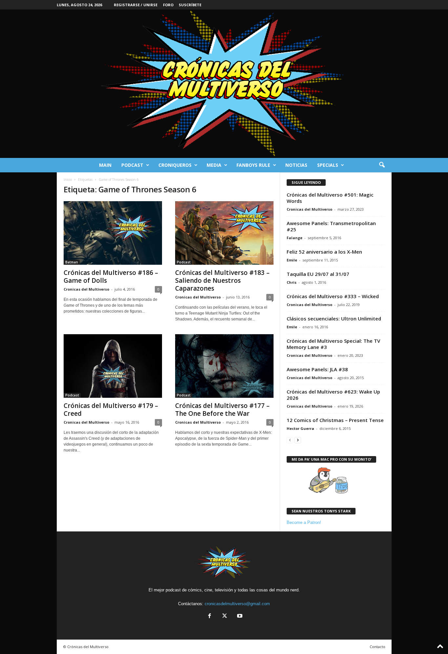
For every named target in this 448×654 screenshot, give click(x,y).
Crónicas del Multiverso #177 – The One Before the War (222, 409)
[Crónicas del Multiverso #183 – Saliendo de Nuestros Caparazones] (224, 233)
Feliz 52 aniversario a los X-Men (324, 251)
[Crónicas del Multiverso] (224, 84)
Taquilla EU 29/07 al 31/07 (318, 274)
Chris (291, 282)
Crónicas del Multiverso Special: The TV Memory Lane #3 (333, 343)
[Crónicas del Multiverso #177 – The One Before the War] (224, 366)
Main (105, 165)
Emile (292, 260)
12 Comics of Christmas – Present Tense (335, 420)
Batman (71, 262)
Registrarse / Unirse (135, 4)
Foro (168, 4)
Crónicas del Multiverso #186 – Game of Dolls (111, 276)
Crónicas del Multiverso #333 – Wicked (333, 296)
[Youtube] (239, 616)
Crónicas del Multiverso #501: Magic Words (330, 197)
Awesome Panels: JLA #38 (317, 369)
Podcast (132, 165)
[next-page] (298, 439)
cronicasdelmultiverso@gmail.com (237, 603)
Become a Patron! (304, 522)
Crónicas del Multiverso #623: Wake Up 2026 (333, 394)
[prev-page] (290, 439)
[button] (382, 165)
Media (214, 165)
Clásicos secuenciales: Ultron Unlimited (334, 318)
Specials (327, 165)
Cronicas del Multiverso (86, 289)
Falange (294, 237)
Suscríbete (190, 4)
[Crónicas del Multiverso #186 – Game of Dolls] (113, 233)
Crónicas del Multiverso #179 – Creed (111, 409)
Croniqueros (175, 165)
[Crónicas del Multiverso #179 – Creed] (113, 366)
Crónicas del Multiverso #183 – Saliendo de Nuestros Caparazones (222, 280)
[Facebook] (209, 616)
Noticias (296, 165)
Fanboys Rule (253, 165)
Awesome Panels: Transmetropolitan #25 (331, 226)
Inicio (68, 179)
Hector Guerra (300, 428)
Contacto (377, 646)
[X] (224, 616)
